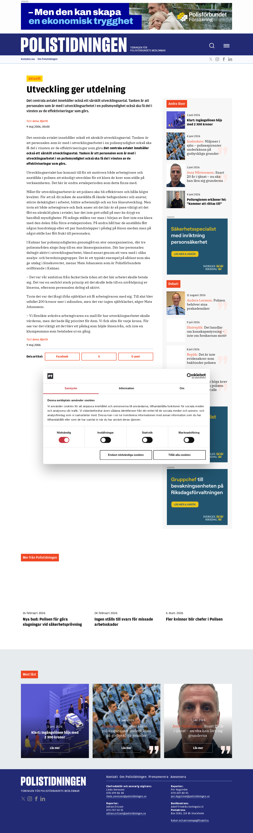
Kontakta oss (28, 59)
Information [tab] (126, 388)
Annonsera (178, 777)
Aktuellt (34, 78)
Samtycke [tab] (71, 388)
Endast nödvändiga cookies (126, 454)
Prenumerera (159, 777)
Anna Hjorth (40, 121)
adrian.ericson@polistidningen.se (126, 813)
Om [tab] (182, 388)
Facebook (224, 59)
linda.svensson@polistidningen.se (126, 796)
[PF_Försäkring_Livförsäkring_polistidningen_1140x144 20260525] (126, 16)
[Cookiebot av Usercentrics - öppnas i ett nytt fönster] (189, 376)
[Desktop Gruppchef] (197, 497)
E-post (136, 356)
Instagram (217, 59)
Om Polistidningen (47, 59)
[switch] (105, 440)
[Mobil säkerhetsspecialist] (197, 246)
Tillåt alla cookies (179, 454)
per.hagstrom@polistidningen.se (190, 796)
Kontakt (112, 777)
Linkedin (230, 59)
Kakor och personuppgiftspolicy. (190, 820)
